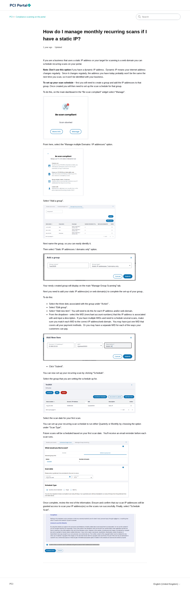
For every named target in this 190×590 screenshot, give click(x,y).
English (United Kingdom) (166, 584)
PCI (11, 17)
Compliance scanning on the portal (30, 17)
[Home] (20, 5)
